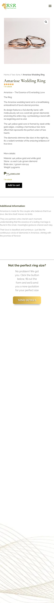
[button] (50, 5)
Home (7, 75)
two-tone (16, 75)
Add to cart (14, 185)
